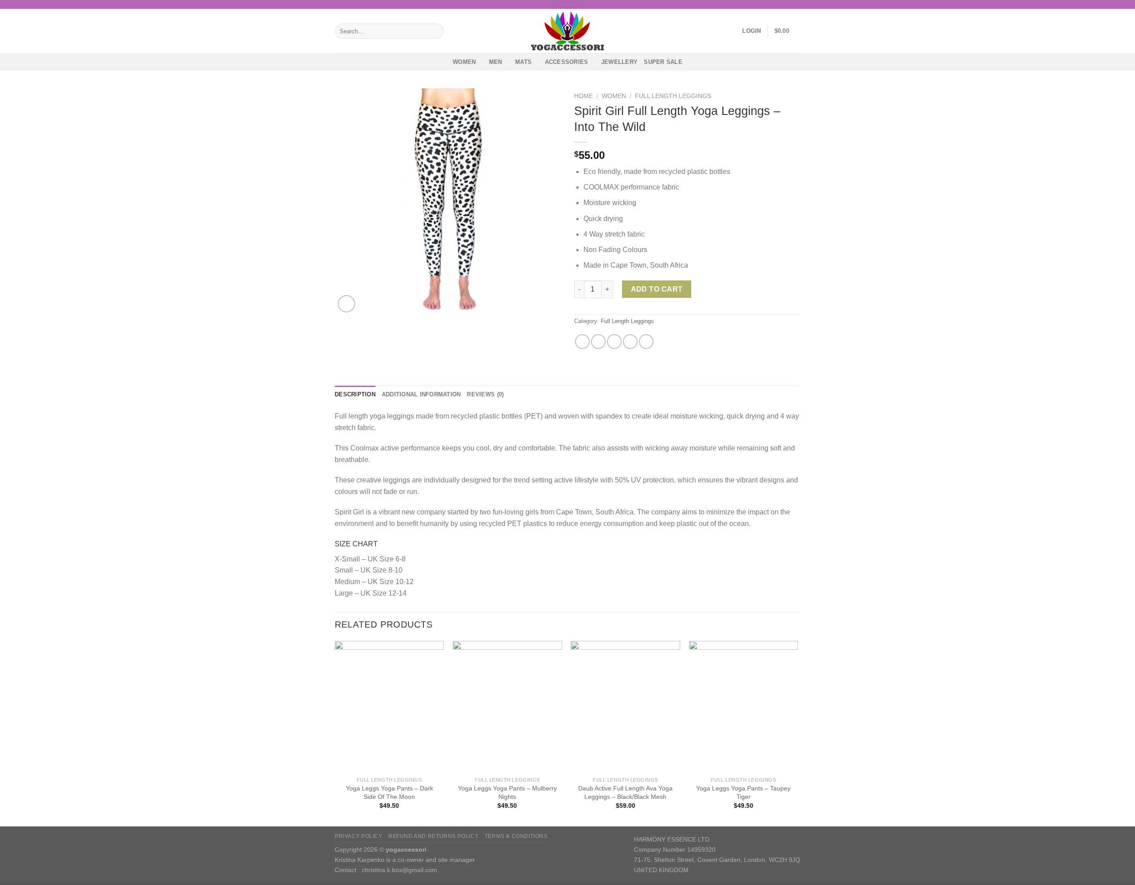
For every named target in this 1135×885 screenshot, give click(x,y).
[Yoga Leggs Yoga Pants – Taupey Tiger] (743, 706)
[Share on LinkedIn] (646, 341)
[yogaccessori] (567, 31)
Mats (523, 62)
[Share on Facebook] (582, 341)
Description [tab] (355, 394)
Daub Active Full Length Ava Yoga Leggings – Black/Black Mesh (625, 792)
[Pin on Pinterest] (630, 341)
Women (464, 62)
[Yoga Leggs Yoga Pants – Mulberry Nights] (507, 706)
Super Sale (663, 62)
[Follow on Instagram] (795, 4)
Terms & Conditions (516, 836)
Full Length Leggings (673, 96)
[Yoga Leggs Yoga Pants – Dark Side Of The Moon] (389, 706)
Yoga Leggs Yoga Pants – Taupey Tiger (743, 792)
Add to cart (657, 289)
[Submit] (435, 31)
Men (495, 62)
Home (583, 96)
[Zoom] (346, 303)
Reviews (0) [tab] (485, 394)
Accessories (566, 62)
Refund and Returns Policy (433, 836)
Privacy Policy (359, 836)
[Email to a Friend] (614, 341)
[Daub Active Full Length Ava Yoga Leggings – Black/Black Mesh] (625, 706)
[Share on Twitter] (598, 341)
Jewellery (619, 62)
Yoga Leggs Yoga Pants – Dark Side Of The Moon (389, 792)
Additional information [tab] (421, 394)
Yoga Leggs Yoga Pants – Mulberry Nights (507, 792)
